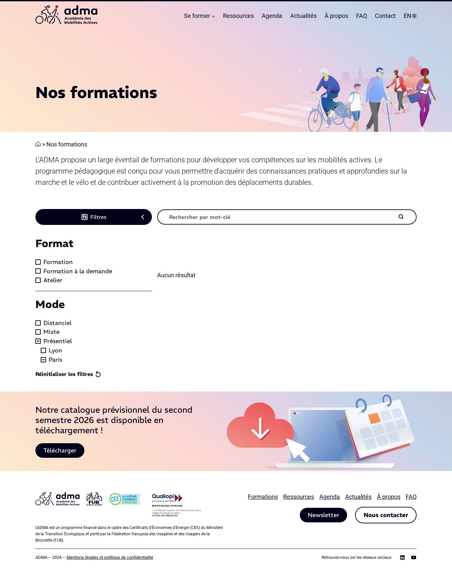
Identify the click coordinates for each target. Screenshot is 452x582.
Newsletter (323, 515)
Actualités (358, 496)
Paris (55, 359)
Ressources (298, 496)
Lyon (55, 350)
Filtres (98, 217)
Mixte (51, 332)
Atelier (52, 280)
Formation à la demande (77, 271)
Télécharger (59, 450)
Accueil (38, 143)
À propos (388, 496)
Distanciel (57, 323)
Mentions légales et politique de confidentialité (110, 557)
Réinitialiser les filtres (64, 374)
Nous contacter (386, 515)
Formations (263, 496)
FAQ (411, 496)
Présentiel (57, 341)
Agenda (329, 496)
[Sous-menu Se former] (213, 16)
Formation (58, 262)
